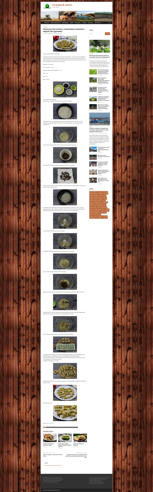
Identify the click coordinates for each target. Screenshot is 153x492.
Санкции (98, 214)
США (105, 212)
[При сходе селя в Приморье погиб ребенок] (93, 159)
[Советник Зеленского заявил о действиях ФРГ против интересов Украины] (93, 174)
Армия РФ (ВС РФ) (93, 191)
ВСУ (105, 195)
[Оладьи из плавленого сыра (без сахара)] (50, 442)
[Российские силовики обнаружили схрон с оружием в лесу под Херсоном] (93, 166)
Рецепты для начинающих (95, 210)
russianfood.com (51, 423)
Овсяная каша (74, 427)
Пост (103, 209)
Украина (100, 216)
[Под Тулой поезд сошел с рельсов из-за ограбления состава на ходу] (93, 151)
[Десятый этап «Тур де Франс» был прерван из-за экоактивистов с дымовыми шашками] (93, 108)
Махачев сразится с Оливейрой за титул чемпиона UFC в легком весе (103, 180)
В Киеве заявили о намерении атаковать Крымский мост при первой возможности (98, 129)
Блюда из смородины (94, 195)
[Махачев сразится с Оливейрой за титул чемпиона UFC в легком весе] (93, 182)
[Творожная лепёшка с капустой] (80, 442)
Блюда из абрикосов (94, 193)
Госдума (91, 198)
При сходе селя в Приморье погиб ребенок (104, 156)
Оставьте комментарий (56, 33)
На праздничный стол (101, 205)
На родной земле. (62, 4)
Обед (98, 207)
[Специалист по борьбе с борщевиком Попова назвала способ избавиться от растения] (93, 100)
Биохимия (105, 191)
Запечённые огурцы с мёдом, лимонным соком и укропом (64, 445)
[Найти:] (99, 33)
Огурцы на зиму (104, 207)
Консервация (104, 202)
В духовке (92, 197)
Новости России (93, 207)
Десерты (64, 427)
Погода (91, 209)
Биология (100, 191)
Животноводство (55, 22)
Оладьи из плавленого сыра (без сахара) (48, 444)
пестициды (92, 217)
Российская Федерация (94, 212)
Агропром (46, 22)
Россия (101, 212)
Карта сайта (98, 22)
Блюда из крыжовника (103, 193)
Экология (90, 22)
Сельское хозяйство (94, 216)
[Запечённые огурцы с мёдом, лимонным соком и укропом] (65, 442)
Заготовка (77, 22)
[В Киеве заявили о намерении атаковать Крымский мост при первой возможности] (99, 125)
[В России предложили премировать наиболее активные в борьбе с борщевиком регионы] (93, 74)
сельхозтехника (98, 217)
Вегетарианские (49, 427)
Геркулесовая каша (58, 427)
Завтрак (104, 198)
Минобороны (92, 203)
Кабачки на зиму (98, 202)
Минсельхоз (65, 22)
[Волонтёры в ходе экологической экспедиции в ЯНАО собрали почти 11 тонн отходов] (93, 91)
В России (101, 195)
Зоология (92, 202)
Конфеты (69, 427)
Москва (91, 205)
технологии (105, 217)
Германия (104, 197)
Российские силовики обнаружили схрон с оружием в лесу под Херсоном (103, 163)
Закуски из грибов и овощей (95, 200)
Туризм (84, 22)
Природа (107, 209)
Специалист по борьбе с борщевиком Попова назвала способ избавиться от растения (103, 98)
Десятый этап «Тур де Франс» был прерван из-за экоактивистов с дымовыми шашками (103, 106)
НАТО (95, 205)
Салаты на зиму (93, 214)
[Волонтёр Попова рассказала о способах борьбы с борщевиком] (99, 52)
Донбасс (100, 198)
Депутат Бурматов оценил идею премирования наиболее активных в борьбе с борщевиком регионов (104, 80)
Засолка (103, 200)
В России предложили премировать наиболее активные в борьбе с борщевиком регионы (103, 71)
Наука (71, 22)
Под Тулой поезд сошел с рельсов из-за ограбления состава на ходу (104, 149)
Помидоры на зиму (97, 209)
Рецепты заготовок (105, 210)
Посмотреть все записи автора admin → (53, 465)
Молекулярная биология (101, 203)
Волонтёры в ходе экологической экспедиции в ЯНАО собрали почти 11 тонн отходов (103, 90)
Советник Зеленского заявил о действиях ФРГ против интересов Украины (103, 172)
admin (50, 33)
